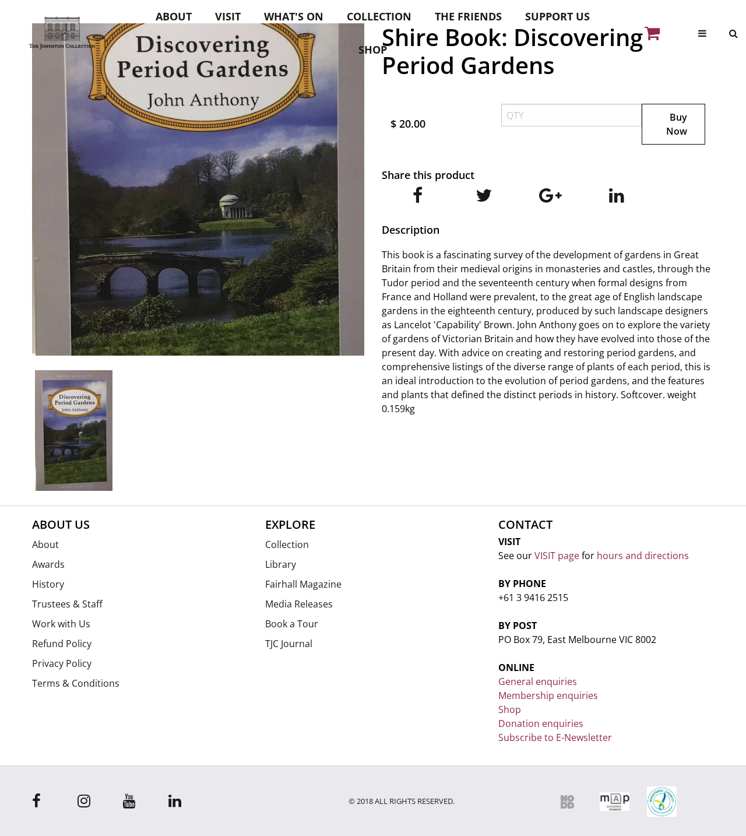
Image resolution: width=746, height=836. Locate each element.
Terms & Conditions (75, 683)
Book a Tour (291, 623)
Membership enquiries (548, 695)
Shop (372, 50)
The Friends (468, 16)
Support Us (557, 16)
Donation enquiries (540, 723)
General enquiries (537, 681)
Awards (48, 564)
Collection (379, 16)
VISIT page (556, 555)
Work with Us (61, 623)
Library (280, 564)
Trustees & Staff (67, 604)
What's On (293, 16)
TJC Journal (288, 643)
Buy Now (676, 124)
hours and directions (643, 555)
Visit (228, 16)
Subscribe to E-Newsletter (555, 737)
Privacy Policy (62, 663)
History (48, 584)
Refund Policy (62, 643)
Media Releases (299, 604)
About (174, 16)
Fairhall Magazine (303, 584)
